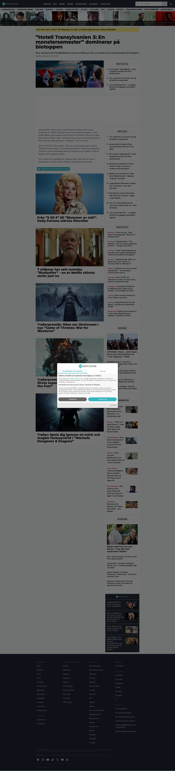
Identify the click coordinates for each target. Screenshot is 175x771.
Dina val (102, 371)
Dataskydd (113, 405)
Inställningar (73, 399)
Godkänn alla (102, 399)
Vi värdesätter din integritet (72, 371)
